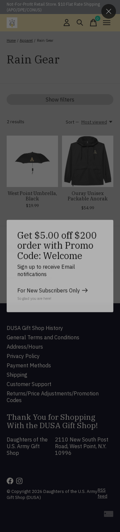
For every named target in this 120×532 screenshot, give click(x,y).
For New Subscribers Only (48, 290)
